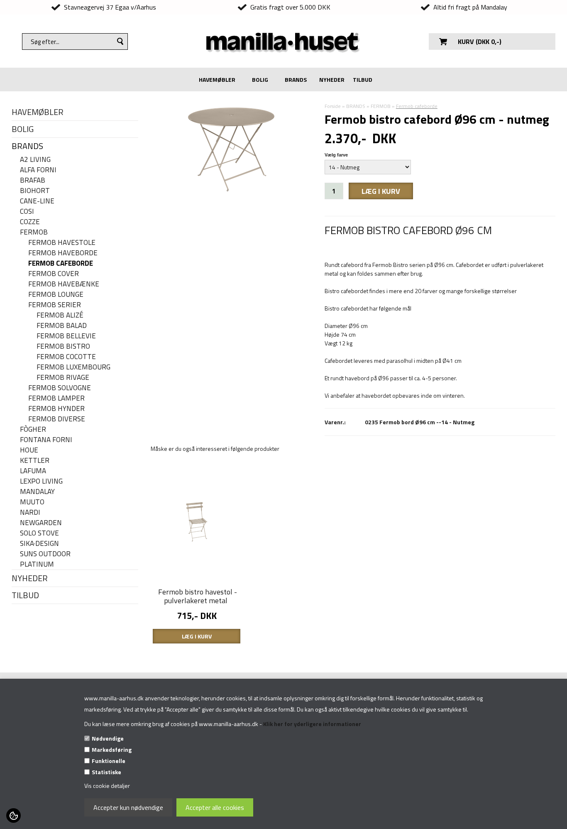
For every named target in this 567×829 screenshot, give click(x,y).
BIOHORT (35, 191)
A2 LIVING (35, 159)
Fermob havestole (61, 242)
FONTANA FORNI (46, 440)
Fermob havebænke (63, 284)
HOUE (29, 450)
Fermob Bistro (63, 346)
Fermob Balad (62, 325)
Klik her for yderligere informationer (312, 723)
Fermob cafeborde (60, 263)
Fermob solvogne (59, 388)
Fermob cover (53, 274)
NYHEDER (332, 79)
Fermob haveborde (63, 253)
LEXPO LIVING (41, 481)
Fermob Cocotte (66, 357)
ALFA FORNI (38, 170)
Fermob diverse (56, 419)
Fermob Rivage (63, 377)
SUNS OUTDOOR (45, 554)
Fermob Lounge (55, 294)
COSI (27, 211)
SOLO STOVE (39, 533)
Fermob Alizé (60, 315)
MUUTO (32, 502)
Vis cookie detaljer (107, 785)
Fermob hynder (56, 408)
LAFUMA (33, 471)
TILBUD (362, 79)
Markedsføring (112, 749)
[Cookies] (13, 815)
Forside (333, 106)
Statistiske (106, 772)
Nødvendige (108, 738)
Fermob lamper (56, 398)
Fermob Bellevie (66, 336)
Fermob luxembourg (73, 367)
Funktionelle (108, 760)
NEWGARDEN (41, 523)
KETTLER (34, 460)
